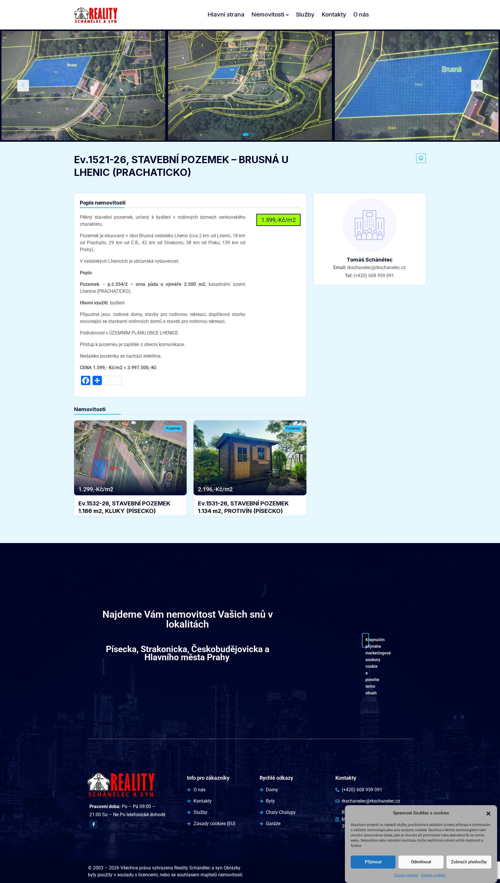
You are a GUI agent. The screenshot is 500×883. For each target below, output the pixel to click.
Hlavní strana (226, 14)
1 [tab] (246, 134)
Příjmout (373, 862)
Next (477, 85)
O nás (361, 14)
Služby (305, 14)
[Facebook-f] (93, 824)
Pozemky (173, 428)
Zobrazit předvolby (469, 862)
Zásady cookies (406, 875)
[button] (488, 813)
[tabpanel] (83, 86)
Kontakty (333, 14)
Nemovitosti (267, 14)
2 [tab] (254, 134)
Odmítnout (421, 862)
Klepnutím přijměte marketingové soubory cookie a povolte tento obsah (367, 642)
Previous (23, 85)
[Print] (421, 158)
